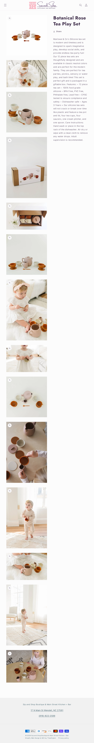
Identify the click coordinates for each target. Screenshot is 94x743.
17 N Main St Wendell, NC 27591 (47, 710)
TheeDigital (51, 738)
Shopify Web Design (32, 738)
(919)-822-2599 (47, 716)
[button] (5, 5)
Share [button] (58, 31)
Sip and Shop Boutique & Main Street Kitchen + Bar (50, 735)
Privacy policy (63, 738)
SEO (43, 738)
